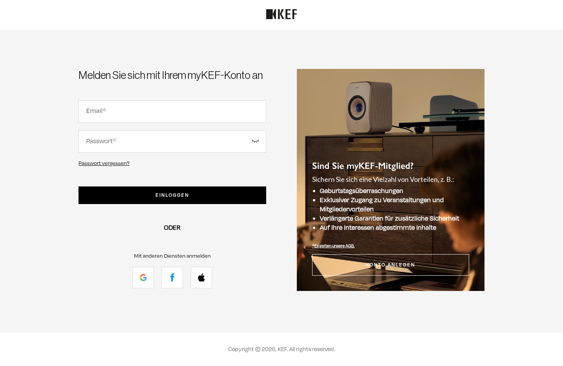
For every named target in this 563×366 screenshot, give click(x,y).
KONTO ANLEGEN (390, 264)
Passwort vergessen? (104, 163)
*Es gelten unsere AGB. (333, 246)
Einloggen (172, 195)
